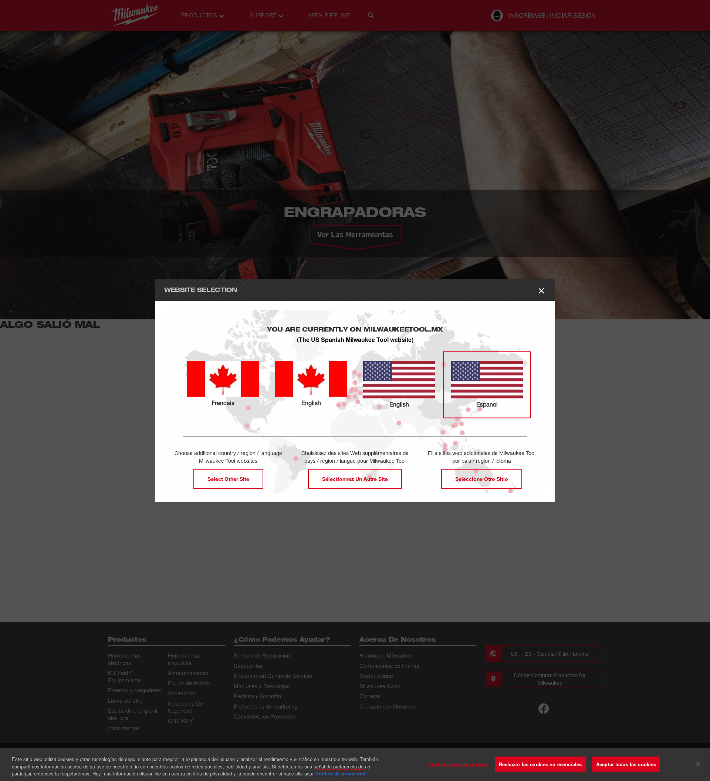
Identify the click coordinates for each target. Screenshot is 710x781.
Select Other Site (228, 479)
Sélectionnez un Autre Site (355, 479)
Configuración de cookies (458, 763)
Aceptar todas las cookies (626, 763)
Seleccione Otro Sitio (481, 479)
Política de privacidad (340, 773)
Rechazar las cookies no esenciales (540, 763)
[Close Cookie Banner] (698, 763)
